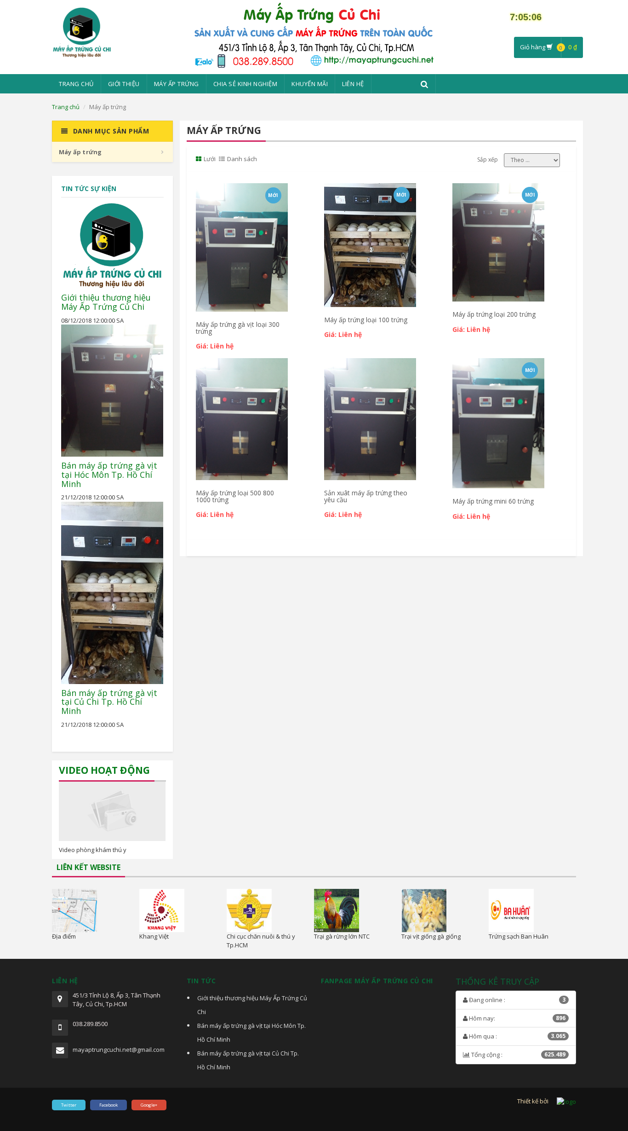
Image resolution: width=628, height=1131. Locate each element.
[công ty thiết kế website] (566, 1101)
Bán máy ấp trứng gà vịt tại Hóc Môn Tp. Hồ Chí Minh (109, 474)
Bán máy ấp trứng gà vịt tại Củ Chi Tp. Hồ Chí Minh (109, 702)
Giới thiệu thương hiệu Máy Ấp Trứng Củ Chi (106, 302)
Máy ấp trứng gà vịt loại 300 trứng (238, 328)
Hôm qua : (517, 1036)
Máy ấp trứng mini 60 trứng (493, 501)
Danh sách (242, 159)
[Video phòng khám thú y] (112, 811)
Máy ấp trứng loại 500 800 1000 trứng (235, 496)
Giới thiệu (124, 84)
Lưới (210, 159)
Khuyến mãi (309, 84)
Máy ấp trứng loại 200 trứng (494, 314)
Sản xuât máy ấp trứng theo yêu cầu (365, 496)
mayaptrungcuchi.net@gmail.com (119, 1049)
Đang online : (517, 1000)
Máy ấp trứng (176, 84)
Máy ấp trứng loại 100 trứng (365, 319)
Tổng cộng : (518, 1054)
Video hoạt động (104, 770)
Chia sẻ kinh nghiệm (245, 84)
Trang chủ (76, 84)
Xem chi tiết (240, 193)
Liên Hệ (353, 84)
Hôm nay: (517, 1018)
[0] (532, 160)
